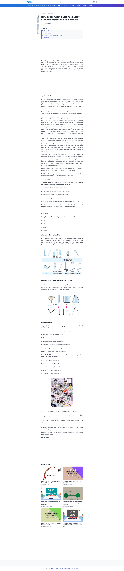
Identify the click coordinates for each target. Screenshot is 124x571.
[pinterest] (38, 30)
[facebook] (38, 19)
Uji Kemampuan (45, 37)
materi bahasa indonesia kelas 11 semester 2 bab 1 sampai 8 (60, 331)
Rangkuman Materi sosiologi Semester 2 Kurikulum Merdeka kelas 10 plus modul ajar (72, 503)
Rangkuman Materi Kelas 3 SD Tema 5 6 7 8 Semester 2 (51, 524)
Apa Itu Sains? (45, 30)
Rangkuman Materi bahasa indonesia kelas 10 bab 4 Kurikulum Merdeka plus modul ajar (51, 503)
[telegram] (38, 27)
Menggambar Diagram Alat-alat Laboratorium (53, 35)
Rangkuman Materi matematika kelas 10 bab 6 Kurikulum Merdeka (50, 482)
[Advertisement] (62, 49)
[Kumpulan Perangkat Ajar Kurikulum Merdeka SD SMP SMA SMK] (29, 2)
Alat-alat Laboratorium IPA (48, 33)
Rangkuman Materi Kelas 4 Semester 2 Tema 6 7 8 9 (72, 482)
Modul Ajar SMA (60, 2)
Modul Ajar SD (38, 2)
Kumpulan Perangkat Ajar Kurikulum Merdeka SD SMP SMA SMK (64, 568)
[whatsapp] (38, 25)
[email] (38, 33)
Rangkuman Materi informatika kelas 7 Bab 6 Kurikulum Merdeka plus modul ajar (72, 525)
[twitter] (38, 22)
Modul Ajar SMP (49, 2)
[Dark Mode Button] (94, 2)
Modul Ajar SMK (71, 2)
